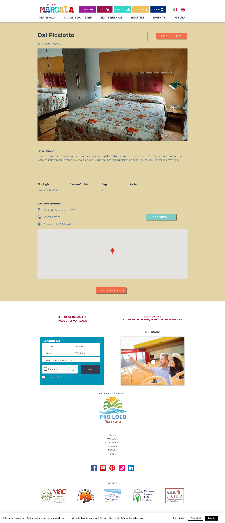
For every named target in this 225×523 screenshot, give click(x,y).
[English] (183, 9)
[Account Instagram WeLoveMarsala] (122, 468)
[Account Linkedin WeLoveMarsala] (131, 468)
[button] (78, 17)
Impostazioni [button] (179, 518)
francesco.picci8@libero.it (58, 224)
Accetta (211, 518)
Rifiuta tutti (196, 518)
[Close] (221, 518)
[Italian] (175, 9)
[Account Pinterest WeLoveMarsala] (112, 468)
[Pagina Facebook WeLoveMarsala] (94, 468)
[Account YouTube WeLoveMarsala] (103, 468)
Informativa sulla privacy (132, 518)
